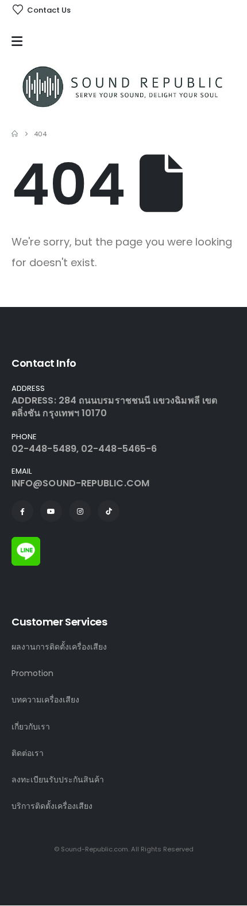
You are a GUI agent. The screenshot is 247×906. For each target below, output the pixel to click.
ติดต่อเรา (27, 753)
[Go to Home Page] (14, 134)
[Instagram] (80, 511)
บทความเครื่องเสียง (45, 699)
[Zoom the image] (25, 543)
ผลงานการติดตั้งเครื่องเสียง (59, 646)
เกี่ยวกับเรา (30, 726)
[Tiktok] (108, 511)
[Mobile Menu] (19, 41)
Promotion (32, 673)
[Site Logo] (123, 86)
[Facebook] (22, 511)
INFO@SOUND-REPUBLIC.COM (80, 483)
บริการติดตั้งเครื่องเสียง (51, 806)
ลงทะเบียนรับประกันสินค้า (57, 779)
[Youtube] (51, 511)
